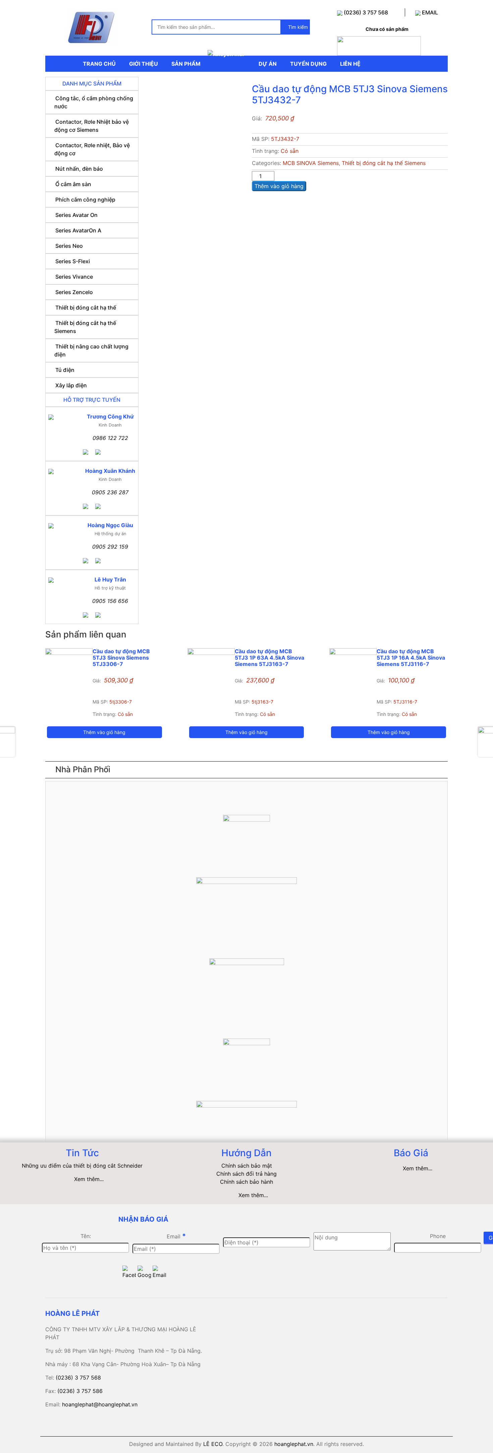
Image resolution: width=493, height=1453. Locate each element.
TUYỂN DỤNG (308, 63)
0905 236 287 (110, 492)
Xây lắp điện (71, 385)
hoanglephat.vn (293, 1444)
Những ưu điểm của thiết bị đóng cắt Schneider (82, 1165)
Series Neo (69, 245)
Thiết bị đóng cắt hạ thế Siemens (384, 163)
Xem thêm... (89, 1179)
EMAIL (429, 12)
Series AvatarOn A (78, 230)
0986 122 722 (110, 438)
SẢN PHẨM (186, 63)
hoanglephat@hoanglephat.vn (100, 1404)
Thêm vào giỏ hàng (279, 186)
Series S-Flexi (72, 261)
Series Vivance (74, 276)
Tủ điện (64, 370)
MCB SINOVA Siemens (311, 163)
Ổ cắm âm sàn (73, 184)
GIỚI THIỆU (143, 63)
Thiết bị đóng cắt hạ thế (85, 307)
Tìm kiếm (297, 27)
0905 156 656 (110, 601)
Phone (438, 1236)
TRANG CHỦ (99, 63)
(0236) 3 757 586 (80, 1391)
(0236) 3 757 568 (365, 12)
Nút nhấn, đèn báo (79, 168)
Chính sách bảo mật (246, 1165)
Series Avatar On (76, 215)
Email (176, 1236)
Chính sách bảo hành (246, 1181)
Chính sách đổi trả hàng (246, 1173)
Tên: (85, 1236)
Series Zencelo (74, 292)
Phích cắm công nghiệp (85, 199)
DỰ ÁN (268, 63)
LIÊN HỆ (350, 63)
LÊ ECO (212, 1444)
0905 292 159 (110, 546)
